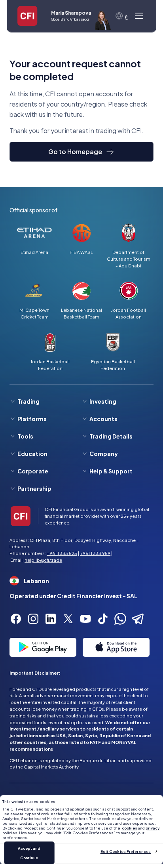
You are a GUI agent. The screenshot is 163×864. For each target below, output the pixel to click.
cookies (129, 828)
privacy (152, 828)
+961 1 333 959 (95, 553)
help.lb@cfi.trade (43, 560)
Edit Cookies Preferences (125, 851)
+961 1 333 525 (62, 553)
